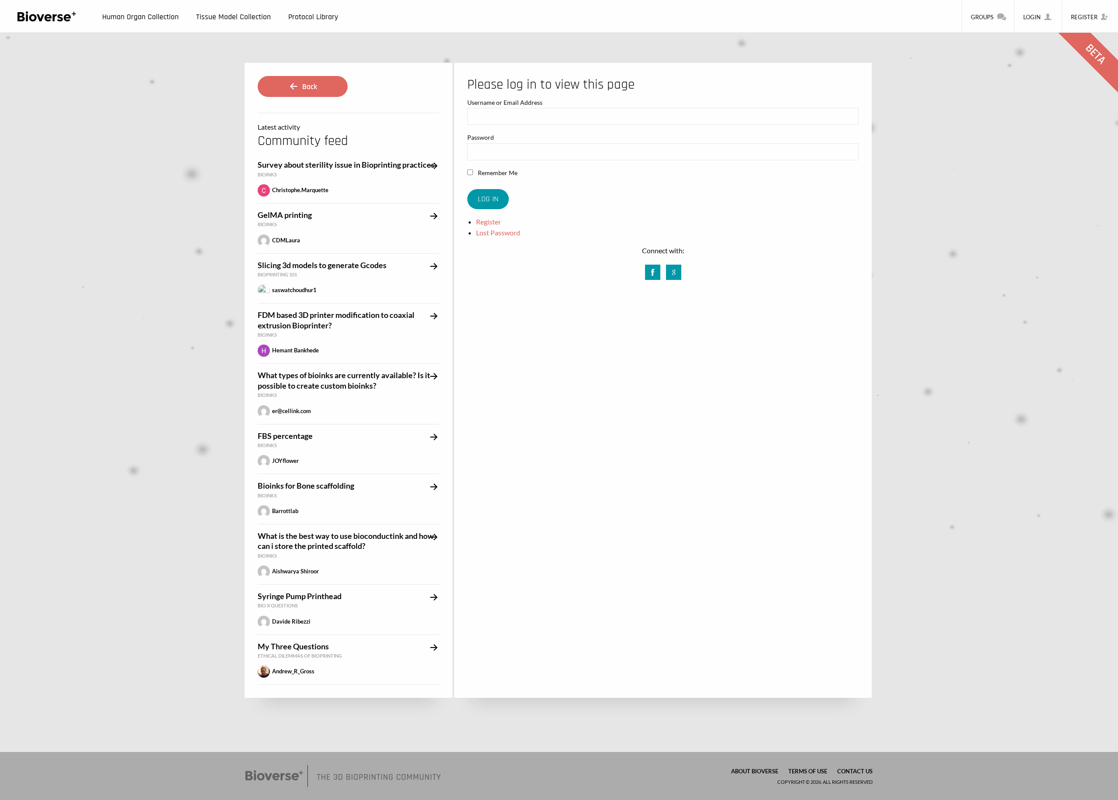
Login (1032, 17)
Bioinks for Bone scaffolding (306, 485)
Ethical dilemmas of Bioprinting (300, 656)
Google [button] (673, 270)
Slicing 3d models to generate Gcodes (322, 265)
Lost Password (498, 232)
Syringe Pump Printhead (300, 596)
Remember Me (497, 172)
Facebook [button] (652, 270)
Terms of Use (807, 771)
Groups (982, 17)
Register (1084, 17)
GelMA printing (285, 215)
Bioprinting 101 (277, 274)
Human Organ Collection (140, 17)
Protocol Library (313, 17)
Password (480, 137)
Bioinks (267, 174)
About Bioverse (754, 771)
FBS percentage (285, 436)
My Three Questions (293, 646)
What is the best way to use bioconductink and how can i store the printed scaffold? (346, 541)
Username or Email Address (504, 102)
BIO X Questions (278, 605)
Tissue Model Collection (233, 17)
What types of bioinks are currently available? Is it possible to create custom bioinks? (344, 380)
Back (308, 87)
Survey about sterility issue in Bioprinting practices (346, 164)
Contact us (855, 771)
